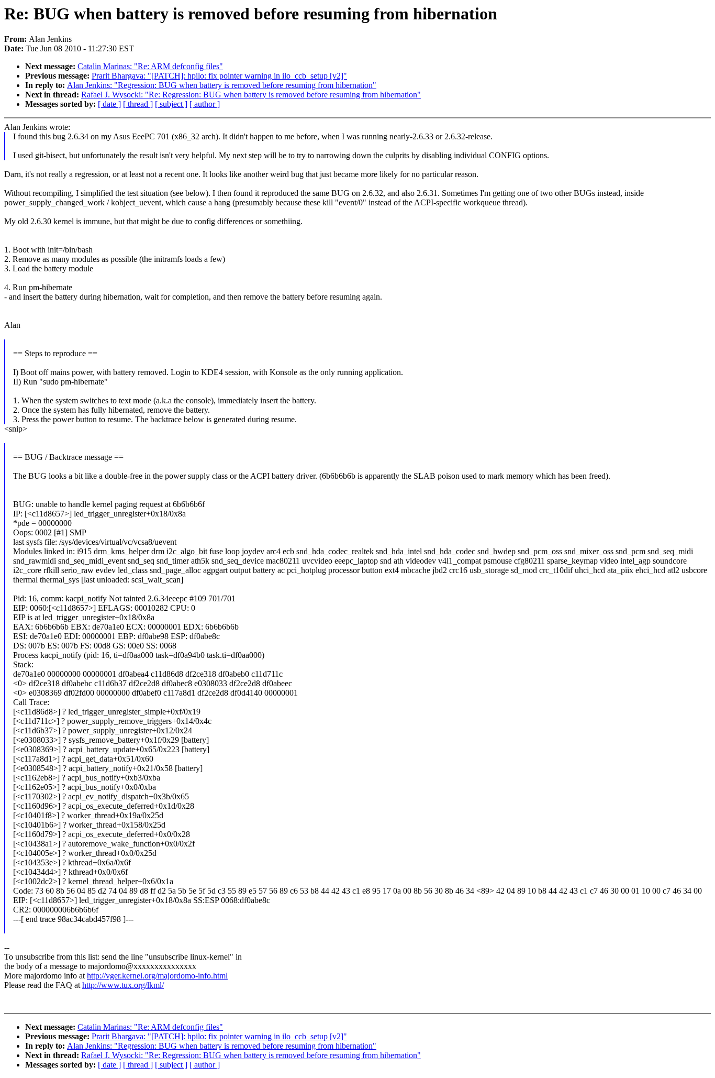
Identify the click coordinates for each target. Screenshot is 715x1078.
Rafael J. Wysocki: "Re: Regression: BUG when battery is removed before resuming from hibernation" (251, 94)
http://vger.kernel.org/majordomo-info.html (157, 975)
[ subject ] (171, 104)
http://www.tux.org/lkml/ (123, 985)
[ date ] (109, 104)
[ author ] (204, 104)
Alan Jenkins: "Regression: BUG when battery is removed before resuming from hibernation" (221, 85)
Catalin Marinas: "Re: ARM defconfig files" (150, 66)
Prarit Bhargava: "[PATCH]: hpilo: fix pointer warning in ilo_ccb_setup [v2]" (219, 75)
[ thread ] (138, 104)
